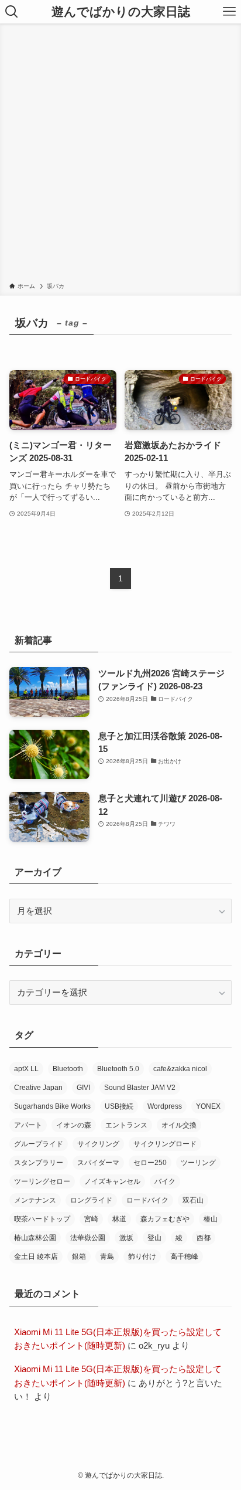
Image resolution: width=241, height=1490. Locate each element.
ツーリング (198, 1163)
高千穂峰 (184, 1256)
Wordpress (164, 1106)
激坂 (126, 1238)
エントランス (126, 1125)
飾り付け (142, 1256)
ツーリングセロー (42, 1181)
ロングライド (91, 1200)
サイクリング (98, 1144)
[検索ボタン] (11, 11)
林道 (119, 1219)
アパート (28, 1125)
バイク (164, 1181)
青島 (107, 1256)
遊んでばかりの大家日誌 (120, 12)
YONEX (208, 1106)
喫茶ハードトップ (42, 1219)
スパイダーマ (98, 1163)
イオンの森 (73, 1125)
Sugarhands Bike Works (52, 1106)
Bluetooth (68, 1069)
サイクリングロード (165, 1144)
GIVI (83, 1087)
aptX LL (26, 1069)
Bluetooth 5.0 (118, 1069)
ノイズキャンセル (112, 1181)
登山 (154, 1238)
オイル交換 (179, 1125)
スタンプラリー (38, 1163)
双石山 (193, 1200)
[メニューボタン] (229, 11)
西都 (204, 1238)
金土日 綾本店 (36, 1256)
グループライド (38, 1144)
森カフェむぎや (165, 1219)
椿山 (211, 1219)
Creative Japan (38, 1087)
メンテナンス (35, 1200)
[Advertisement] (120, 155)
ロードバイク (147, 1200)
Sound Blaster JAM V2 (139, 1087)
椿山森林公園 (35, 1238)
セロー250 (150, 1163)
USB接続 (119, 1106)
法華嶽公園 (87, 1238)
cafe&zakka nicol (180, 1069)
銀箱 (79, 1256)
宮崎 (91, 1219)
